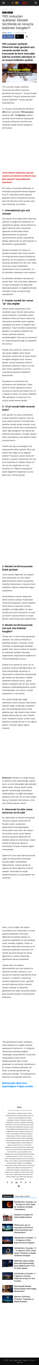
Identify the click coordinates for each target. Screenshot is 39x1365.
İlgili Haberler (7, 1196)
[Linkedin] (17, 1182)
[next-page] (7, 1307)
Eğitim (12, 9)
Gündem (10, 12)
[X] (31, 1182)
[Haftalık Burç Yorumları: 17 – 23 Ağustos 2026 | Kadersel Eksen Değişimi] (7, 1240)
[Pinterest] (22, 1182)
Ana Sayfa (5, 9)
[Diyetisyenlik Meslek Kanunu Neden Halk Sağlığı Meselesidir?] (7, 1289)
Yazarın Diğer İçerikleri (22, 1196)
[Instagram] (13, 1182)
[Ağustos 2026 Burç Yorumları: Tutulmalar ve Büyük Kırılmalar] (7, 1299)
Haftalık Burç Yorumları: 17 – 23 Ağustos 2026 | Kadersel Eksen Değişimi (25, 1240)
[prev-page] (3, 1307)
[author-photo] (19, 1104)
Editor (9, 33)
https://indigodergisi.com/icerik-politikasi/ (19, 1110)
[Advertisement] (19, 151)
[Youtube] (19, 1186)
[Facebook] (8, 1182)
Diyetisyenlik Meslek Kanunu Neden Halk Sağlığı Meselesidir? (25, 1288)
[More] (26, 36)
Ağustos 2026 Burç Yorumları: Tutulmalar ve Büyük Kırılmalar (24, 1299)
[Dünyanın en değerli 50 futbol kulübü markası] (7, 1217)
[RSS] (26, 1182)
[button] (3, 3)
